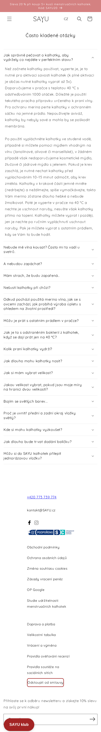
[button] (9, 19)
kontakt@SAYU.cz (41, 510)
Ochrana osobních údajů (47, 558)
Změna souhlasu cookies (47, 568)
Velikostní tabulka (41, 635)
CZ (66, 19)
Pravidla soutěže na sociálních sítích (43, 670)
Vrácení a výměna (42, 645)
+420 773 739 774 (42, 497)
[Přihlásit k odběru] (92, 719)
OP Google (35, 590)
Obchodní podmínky (43, 547)
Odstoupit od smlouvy (45, 682)
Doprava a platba (41, 624)
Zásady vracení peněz (45, 579)
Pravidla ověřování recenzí (48, 656)
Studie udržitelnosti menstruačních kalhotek (46, 603)
